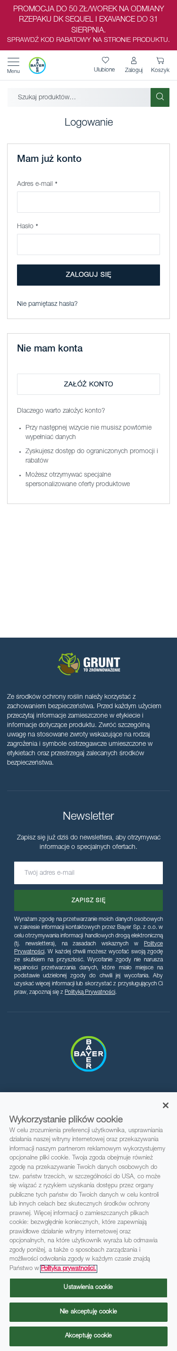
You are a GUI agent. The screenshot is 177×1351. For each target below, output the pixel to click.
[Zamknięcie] (165, 1105)
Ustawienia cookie (88, 1288)
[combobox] (79, 97)
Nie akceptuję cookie (88, 1312)
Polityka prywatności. (68, 1269)
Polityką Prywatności (90, 992)
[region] (88, 1221)
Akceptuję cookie (88, 1336)
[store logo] (37, 65)
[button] (134, 65)
